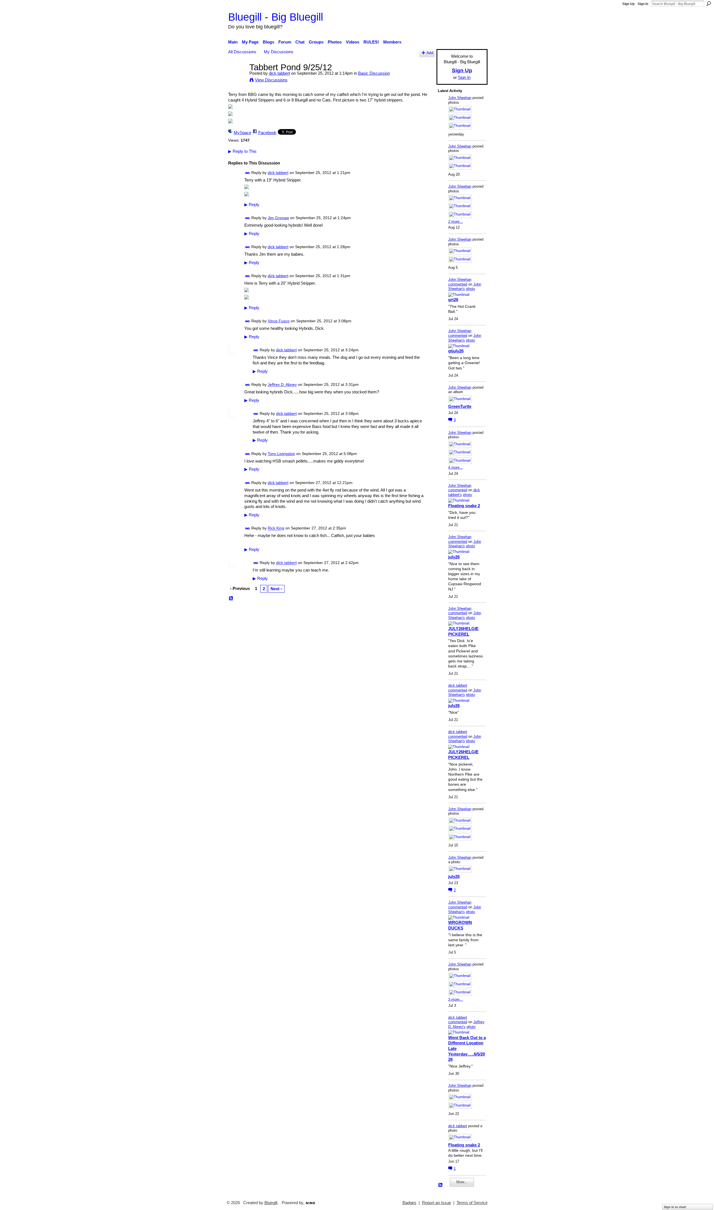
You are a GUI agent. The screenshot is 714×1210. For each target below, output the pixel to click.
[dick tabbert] (237, 78)
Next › (276, 588)
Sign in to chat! (675, 1207)
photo (470, 289)
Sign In (643, 4)
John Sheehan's (464, 286)
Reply (251, 204)
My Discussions (278, 51)
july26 (454, 557)
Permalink (247, 173)
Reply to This (242, 151)
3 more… (455, 999)
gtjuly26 (456, 351)
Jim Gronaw (278, 218)
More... (462, 1182)
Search (708, 3)
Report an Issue (436, 1203)
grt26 (453, 299)
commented (457, 284)
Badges (409, 1203)
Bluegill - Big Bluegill (275, 17)
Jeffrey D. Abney (282, 384)
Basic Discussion (374, 73)
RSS (231, 598)
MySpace (242, 132)
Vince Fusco (279, 321)
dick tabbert (279, 73)
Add (429, 53)
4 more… (455, 467)
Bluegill (270, 1203)
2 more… (455, 221)
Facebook (267, 132)
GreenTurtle (459, 406)
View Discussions (271, 80)
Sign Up (628, 4)
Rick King (276, 528)
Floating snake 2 (464, 505)
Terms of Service (472, 1203)
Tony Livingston (281, 453)
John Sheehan (459, 98)
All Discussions (242, 51)
